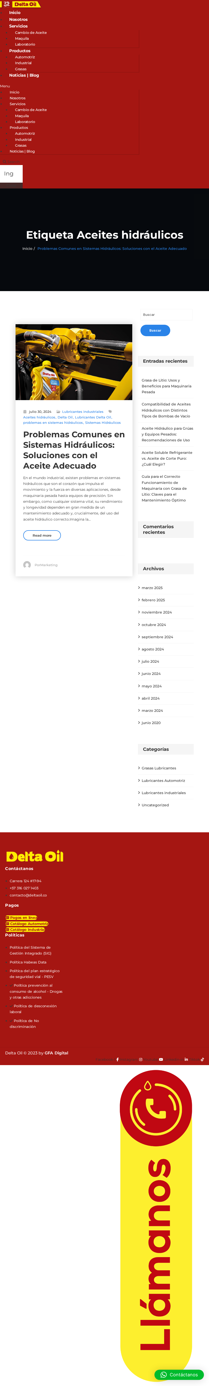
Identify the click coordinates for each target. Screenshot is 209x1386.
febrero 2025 (153, 600)
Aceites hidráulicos (39, 417)
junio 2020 (151, 723)
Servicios (18, 26)
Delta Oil (65, 417)
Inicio (14, 12)
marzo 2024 (152, 710)
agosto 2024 (153, 649)
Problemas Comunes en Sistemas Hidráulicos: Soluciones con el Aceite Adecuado (112, 248)
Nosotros (18, 19)
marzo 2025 (152, 588)
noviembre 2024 (157, 612)
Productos (19, 50)
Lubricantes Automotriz (163, 780)
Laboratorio (25, 44)
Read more (42, 535)
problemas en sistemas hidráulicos (53, 422)
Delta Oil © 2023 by (36, 1053)
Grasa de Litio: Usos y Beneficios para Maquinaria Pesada (166, 386)
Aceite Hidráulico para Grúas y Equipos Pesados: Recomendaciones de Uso (167, 434)
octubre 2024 (154, 624)
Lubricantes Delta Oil (93, 417)
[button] (69, 86)
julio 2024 (150, 661)
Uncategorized (155, 805)
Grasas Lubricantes (159, 768)
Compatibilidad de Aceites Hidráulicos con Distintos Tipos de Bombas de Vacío (166, 410)
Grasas (20, 69)
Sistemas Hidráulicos (103, 422)
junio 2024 (151, 673)
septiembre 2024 (157, 637)
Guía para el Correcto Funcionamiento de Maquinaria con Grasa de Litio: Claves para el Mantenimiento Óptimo (164, 488)
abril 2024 (151, 698)
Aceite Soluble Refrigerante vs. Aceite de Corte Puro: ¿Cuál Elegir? (167, 458)
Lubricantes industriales (82, 412)
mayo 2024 (152, 686)
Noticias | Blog (24, 75)
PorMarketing (46, 565)
